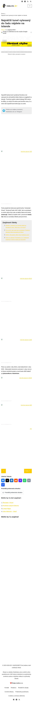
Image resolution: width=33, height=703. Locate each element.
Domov (3, 13)
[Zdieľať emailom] (29, 480)
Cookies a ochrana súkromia (16, 695)
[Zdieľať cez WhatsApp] (24, 480)
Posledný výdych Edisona (11, 505)
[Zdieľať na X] (7, 480)
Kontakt (7, 687)
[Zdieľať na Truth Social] (20, 480)
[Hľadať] (31, 1)
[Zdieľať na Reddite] (16, 480)
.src (31, 428)
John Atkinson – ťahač (10, 511)
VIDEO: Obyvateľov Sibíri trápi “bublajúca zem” (17, 234)
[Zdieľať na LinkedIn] (11, 480)
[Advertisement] (16, 77)
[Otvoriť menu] (30, 6)
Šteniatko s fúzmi (8, 502)
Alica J (3, 29)
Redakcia (13, 687)
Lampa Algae (7, 508)
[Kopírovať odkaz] (3, 484)
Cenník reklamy (9, 691)
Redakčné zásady (23, 687)
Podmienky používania (21, 691)
